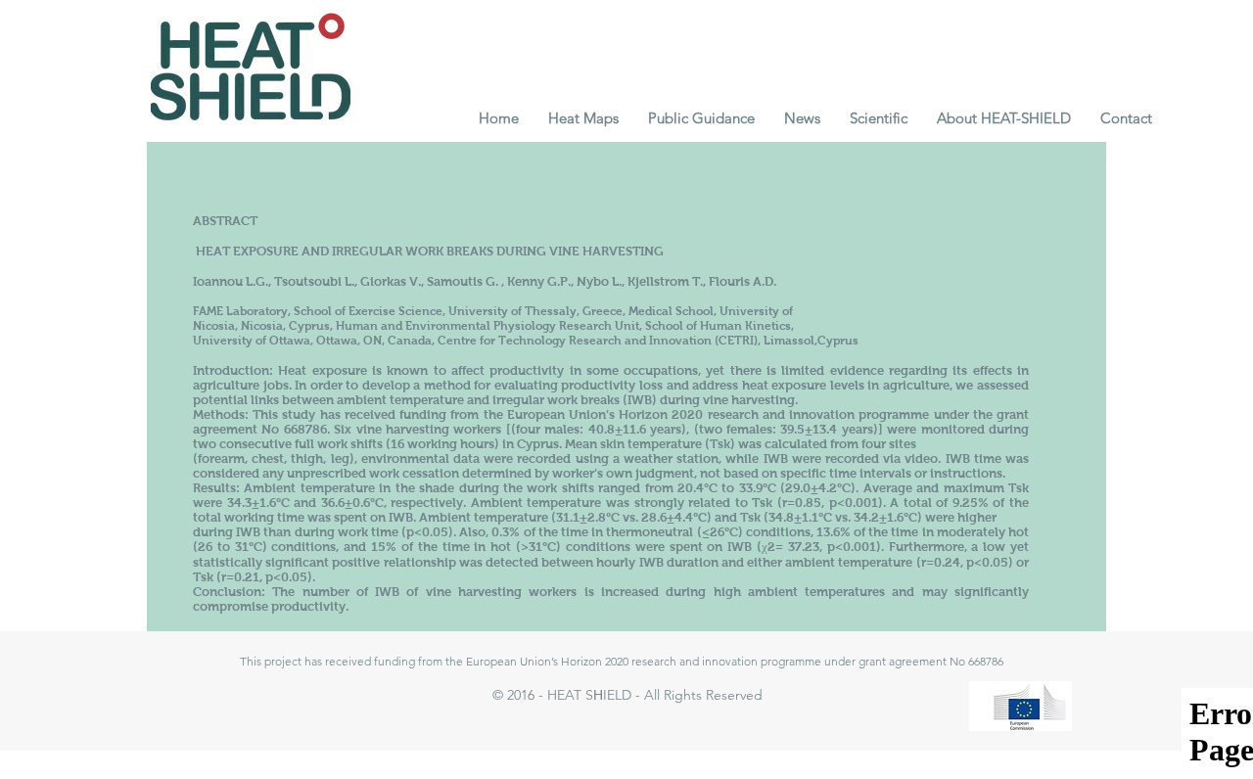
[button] (583, 118)
